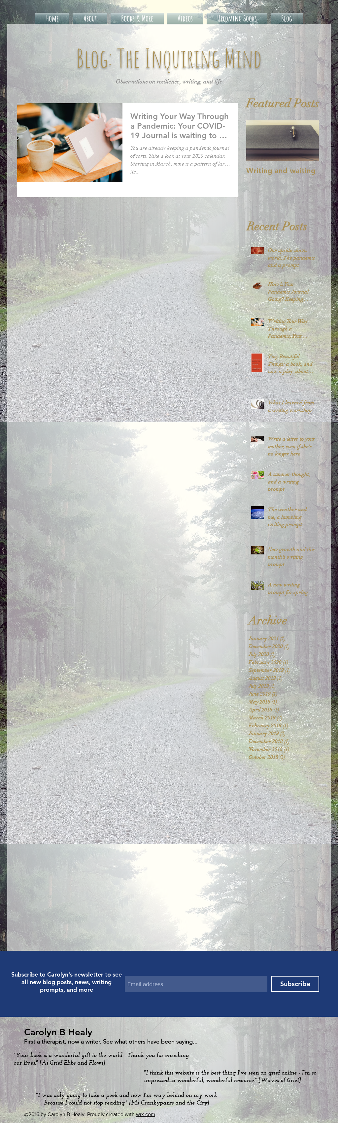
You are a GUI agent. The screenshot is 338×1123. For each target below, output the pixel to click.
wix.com (145, 1114)
